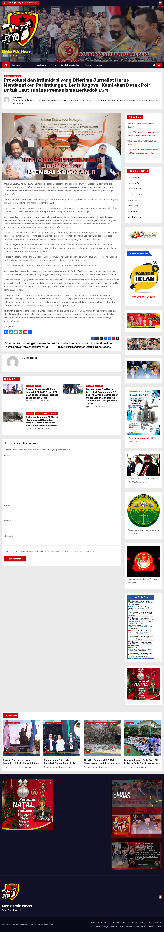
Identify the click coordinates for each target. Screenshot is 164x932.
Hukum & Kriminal (41, 413)
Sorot (38, 386)
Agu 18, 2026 (31, 428)
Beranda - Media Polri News (141, 614)
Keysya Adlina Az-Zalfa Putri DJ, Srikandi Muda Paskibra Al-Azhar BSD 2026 (141, 763)
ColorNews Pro (134, 188)
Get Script (133, 658)
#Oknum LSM (152, 100)
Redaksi (18, 98)
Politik (53, 65)
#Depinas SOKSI (68, 100)
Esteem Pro (132, 200)
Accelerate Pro (134, 194)
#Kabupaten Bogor (104, 100)
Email (7, 520)
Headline (7, 76)
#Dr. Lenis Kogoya (85, 100)
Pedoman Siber (155, 922)
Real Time (140, 658)
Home (93, 922)
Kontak (135, 922)
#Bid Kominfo (53, 100)
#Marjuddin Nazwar (136, 100)
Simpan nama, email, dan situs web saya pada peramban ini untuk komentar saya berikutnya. (50, 551)
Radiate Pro (132, 205)
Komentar (9, 455)
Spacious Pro (133, 177)
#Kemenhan (120, 100)
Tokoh (88, 65)
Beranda (16, 65)
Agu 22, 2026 (91, 406)
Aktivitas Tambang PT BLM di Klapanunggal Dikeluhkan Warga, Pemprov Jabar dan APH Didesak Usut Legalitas (42, 421)
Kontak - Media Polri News (144, 643)
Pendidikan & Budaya (70, 65)
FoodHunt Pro (133, 183)
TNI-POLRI (53, 413)
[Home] (6, 65)
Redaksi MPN (43, 401)
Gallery (99, 65)
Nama (7, 505)
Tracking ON (147, 658)
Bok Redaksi (102, 922)
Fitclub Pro (132, 211)
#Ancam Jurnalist (37, 100)
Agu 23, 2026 (31, 401)
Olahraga (41, 65)
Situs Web (8, 536)
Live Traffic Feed (140, 597)
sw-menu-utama (132, 927)
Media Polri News (16, 51)
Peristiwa (113, 927)
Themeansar (48, 924)
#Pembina (18, 103)
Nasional (16, 76)
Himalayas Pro (134, 217)
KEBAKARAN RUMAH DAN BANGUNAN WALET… (139, 626)
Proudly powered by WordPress (14, 924)
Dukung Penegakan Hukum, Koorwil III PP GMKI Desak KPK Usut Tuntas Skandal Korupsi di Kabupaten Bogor (42, 393)
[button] (154, 65)
